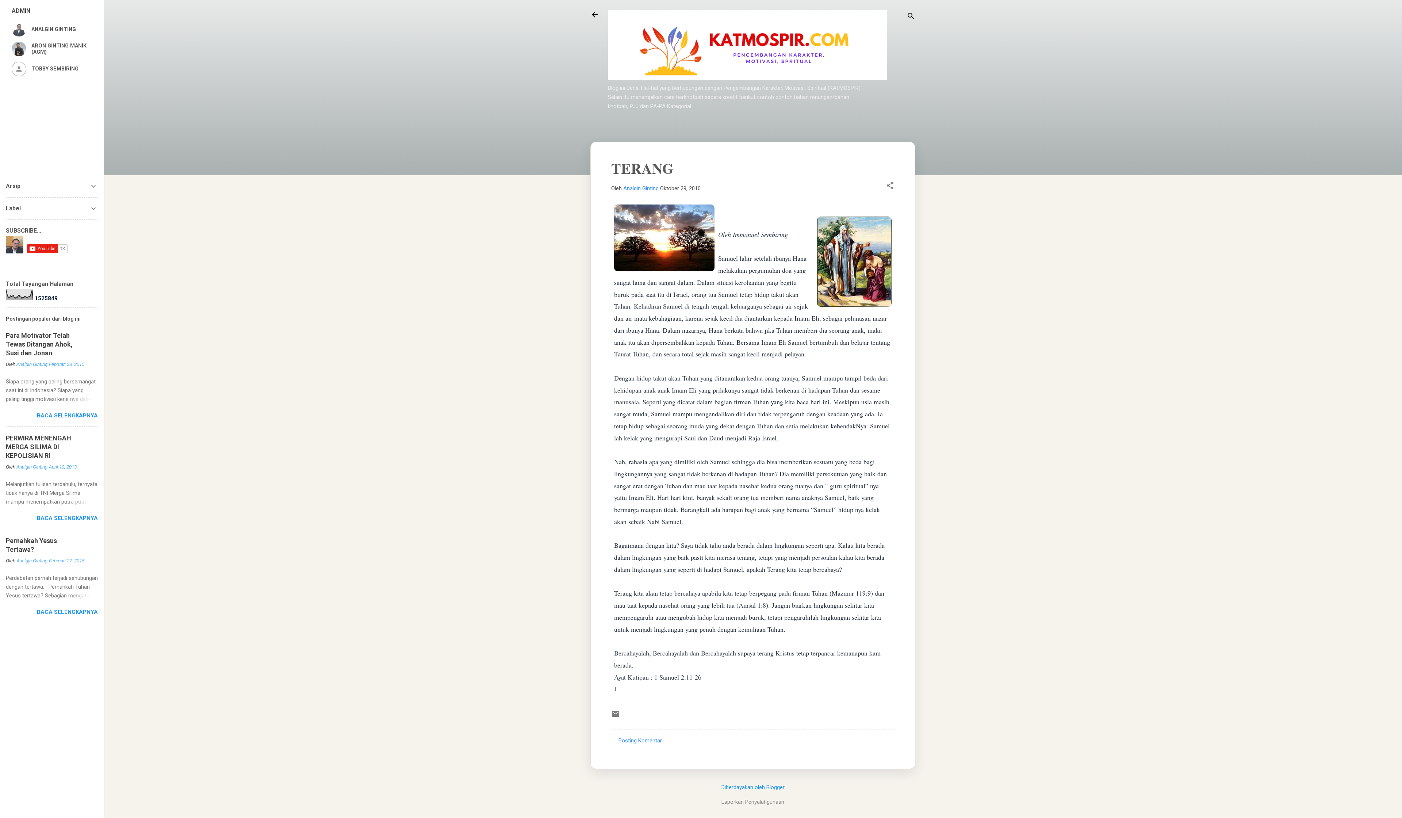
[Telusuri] (911, 17)
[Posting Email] (615, 716)
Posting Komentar (640, 740)
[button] (890, 186)
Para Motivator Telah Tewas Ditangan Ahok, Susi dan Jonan (39, 344)
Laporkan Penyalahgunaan (752, 802)
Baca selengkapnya (67, 415)
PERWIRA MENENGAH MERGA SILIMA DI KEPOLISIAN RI (38, 446)
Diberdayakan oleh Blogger (753, 787)
